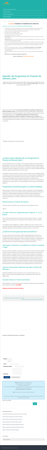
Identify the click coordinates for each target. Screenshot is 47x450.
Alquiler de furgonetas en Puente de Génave (26, 389)
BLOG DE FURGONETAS (7, 16)
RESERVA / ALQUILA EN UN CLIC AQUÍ (9, 9)
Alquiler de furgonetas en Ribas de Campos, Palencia (12, 421)
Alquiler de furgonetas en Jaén (13, 21)
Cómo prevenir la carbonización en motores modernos (12, 416)
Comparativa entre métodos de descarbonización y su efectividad (14, 414)
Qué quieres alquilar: (7, 366)
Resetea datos (15, 377)
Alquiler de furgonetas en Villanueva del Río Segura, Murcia (13, 427)
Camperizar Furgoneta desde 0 (8, 14)
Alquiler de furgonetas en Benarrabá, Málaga (10, 429)
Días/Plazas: (5, 373)
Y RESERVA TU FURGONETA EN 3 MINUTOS (23, 24)
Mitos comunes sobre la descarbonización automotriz (12, 419)
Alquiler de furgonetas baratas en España (9, 447)
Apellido (9, 361)
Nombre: (5, 358)
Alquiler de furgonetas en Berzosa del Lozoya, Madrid (14, 298)
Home (5, 21)
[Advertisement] (23, 66)
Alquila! (7, 377)
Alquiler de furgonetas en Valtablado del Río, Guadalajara (32, 299)
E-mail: (4, 363)
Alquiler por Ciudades (6, 11)
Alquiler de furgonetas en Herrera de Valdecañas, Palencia (13, 424)
